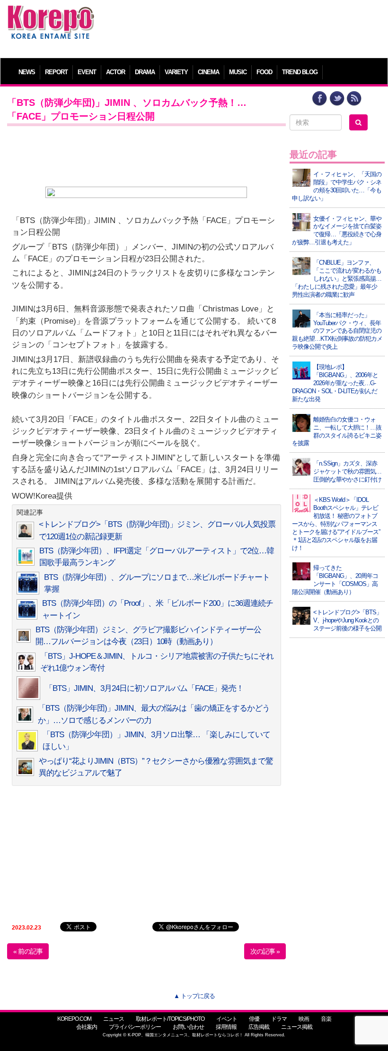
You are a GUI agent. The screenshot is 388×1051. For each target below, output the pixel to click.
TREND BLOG (299, 72)
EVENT (87, 72)
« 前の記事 (28, 951)
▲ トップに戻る (194, 995)
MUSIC (238, 72)
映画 (304, 1019)
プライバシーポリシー (135, 1027)
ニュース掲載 (296, 1027)
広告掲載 (258, 1027)
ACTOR (115, 72)
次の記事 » (265, 951)
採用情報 (226, 1027)
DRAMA (145, 72)
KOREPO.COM (74, 1019)
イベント (226, 1019)
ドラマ (279, 1019)
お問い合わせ (188, 1027)
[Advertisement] (242, 26)
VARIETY (176, 72)
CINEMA (208, 72)
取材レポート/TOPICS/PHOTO (170, 1019)
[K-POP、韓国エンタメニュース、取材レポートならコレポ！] (51, 14)
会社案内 (86, 1027)
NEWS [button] (26, 72)
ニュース (113, 1019)
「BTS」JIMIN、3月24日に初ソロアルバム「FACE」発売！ (144, 688)
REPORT (56, 72)
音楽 (326, 1019)
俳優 (254, 1019)
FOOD (264, 72)
